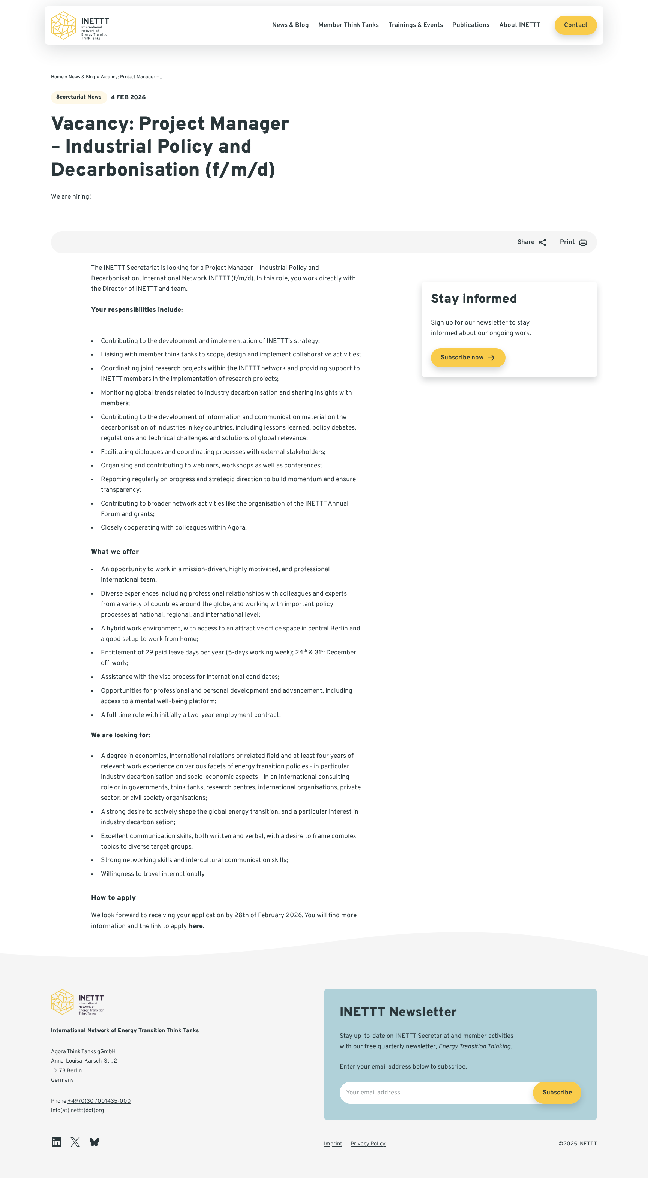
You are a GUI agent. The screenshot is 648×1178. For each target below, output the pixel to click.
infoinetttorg (77, 1110)
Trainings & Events (415, 25)
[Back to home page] (80, 25)
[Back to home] (82, 1003)
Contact (576, 25)
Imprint (333, 1144)
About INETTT (519, 25)
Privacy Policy (368, 1144)
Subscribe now (462, 358)
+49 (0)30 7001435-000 (99, 1101)
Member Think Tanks (348, 25)
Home (57, 77)
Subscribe (557, 1093)
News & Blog (290, 25)
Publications (470, 25)
